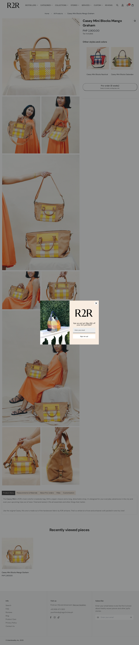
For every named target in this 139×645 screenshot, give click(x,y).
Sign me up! (84, 336)
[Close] (96, 303)
